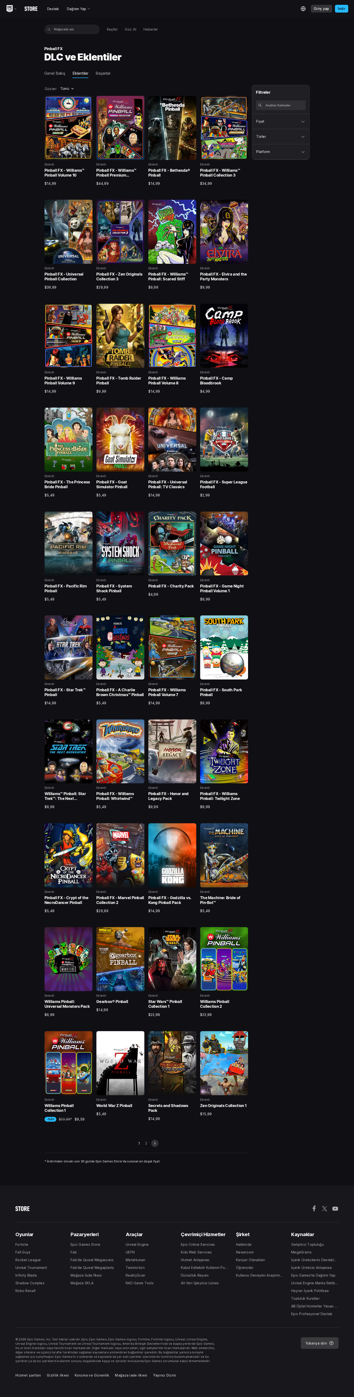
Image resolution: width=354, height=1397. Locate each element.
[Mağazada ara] (49, 29)
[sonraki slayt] (154, 1143)
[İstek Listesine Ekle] (87, 101)
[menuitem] (112, 29)
